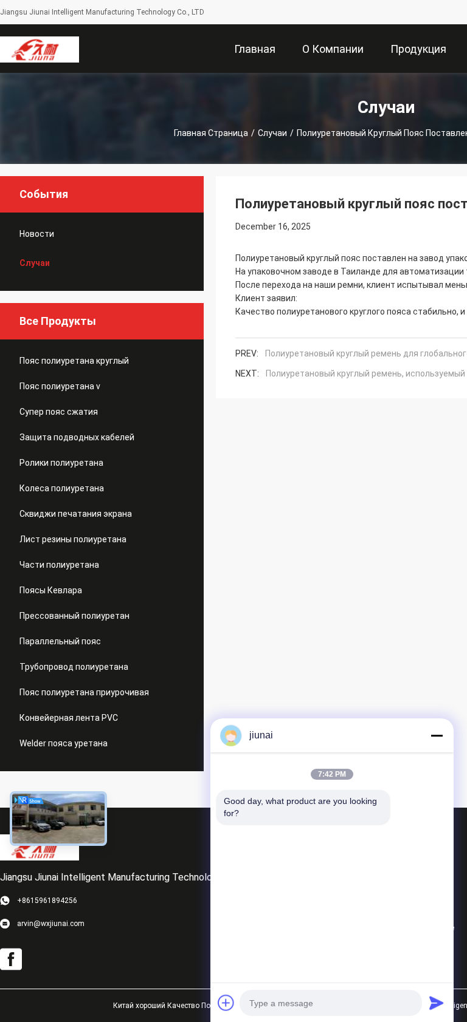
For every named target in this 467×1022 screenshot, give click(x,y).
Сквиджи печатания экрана (75, 514)
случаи (272, 133)
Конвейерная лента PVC (68, 718)
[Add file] (226, 1002)
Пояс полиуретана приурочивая (84, 692)
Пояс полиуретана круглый (74, 361)
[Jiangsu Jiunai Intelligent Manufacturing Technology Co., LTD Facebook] (11, 959)
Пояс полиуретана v (59, 386)
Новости (36, 234)
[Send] (436, 1002)
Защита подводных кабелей (76, 437)
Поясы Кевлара (50, 590)
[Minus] (436, 735)
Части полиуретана (59, 565)
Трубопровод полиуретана (73, 667)
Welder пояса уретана (63, 743)
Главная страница (211, 133)
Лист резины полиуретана (72, 539)
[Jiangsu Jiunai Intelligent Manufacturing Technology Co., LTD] (39, 48)
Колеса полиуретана (61, 488)
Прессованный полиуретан (74, 616)
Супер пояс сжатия (58, 412)
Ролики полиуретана (61, 463)
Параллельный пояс (60, 641)
